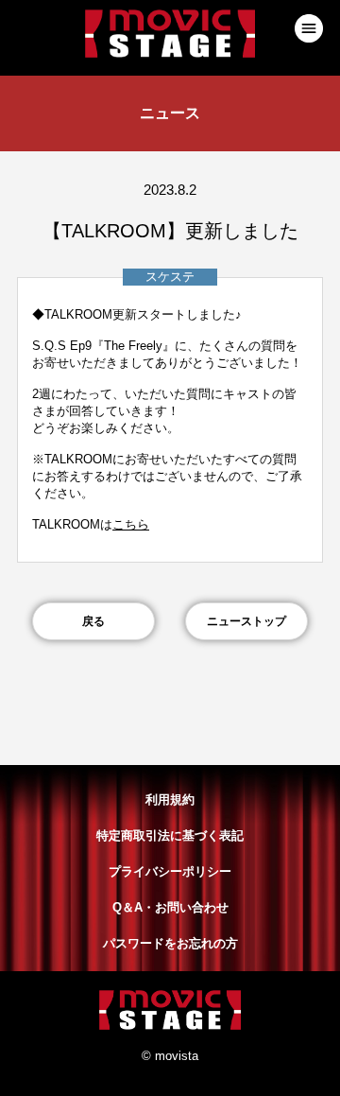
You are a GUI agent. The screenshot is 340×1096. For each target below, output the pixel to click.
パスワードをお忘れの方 (170, 943)
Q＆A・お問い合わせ (170, 907)
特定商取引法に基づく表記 (170, 835)
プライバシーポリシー (170, 871)
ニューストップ (246, 621)
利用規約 (170, 799)
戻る (93, 621)
